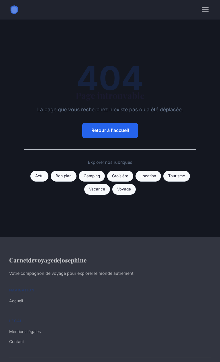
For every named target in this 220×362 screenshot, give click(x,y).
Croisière (120, 176)
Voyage (124, 189)
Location (148, 176)
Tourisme (176, 176)
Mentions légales (25, 331)
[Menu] (205, 9)
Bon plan (64, 176)
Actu (39, 176)
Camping (92, 176)
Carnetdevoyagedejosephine (48, 260)
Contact (16, 341)
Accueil (16, 300)
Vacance (97, 189)
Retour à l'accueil (110, 130)
